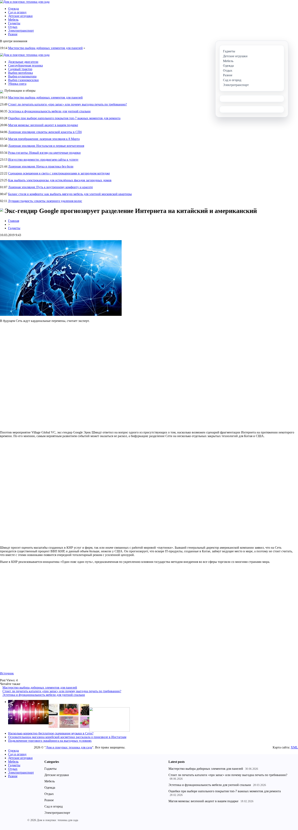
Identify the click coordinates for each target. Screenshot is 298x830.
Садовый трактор (20, 69)
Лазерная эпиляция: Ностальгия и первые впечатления (46, 145)
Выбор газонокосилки (23, 80)
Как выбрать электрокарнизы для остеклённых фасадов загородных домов (59, 180)
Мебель (13, 19)
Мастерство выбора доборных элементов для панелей (45, 48)
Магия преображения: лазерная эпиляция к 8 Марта (44, 139)
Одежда (13, 8)
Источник (7, 673)
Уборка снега (17, 83)
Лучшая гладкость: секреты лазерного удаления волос (45, 201)
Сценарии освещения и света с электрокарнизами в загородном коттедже (59, 173)
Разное (12, 34)
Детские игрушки (20, 16)
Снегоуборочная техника (25, 65)
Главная (13, 221)
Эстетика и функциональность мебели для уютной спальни (49, 111)
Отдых (12, 27)
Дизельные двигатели (23, 61)
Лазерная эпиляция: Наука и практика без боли (40, 166)
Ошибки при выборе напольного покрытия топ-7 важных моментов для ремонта (64, 118)
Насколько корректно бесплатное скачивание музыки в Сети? (50, 733)
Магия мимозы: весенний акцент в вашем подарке (43, 125)
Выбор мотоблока (20, 72)
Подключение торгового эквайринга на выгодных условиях (50, 740)
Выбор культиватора (22, 76)
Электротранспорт (21, 30)
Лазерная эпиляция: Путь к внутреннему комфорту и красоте (50, 187)
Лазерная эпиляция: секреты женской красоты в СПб (45, 132)
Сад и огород (17, 12)
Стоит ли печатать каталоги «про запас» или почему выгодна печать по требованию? (67, 104)
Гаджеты (14, 23)
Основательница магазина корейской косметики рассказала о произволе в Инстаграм (67, 737)
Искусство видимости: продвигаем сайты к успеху (43, 159)
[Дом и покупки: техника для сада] (24, 1)
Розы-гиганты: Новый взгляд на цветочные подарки (44, 152)
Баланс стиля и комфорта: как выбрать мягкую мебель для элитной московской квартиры (70, 194)
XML (294, 747)
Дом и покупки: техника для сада (69, 747)
